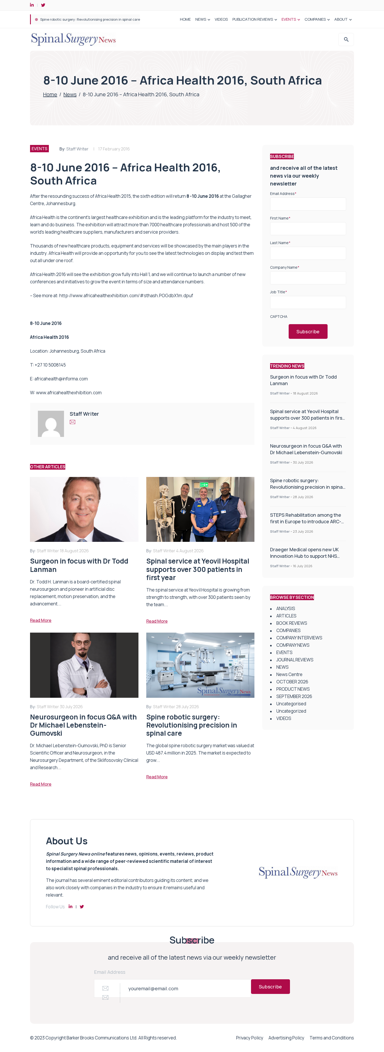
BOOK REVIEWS (291, 623)
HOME (185, 19)
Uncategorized (291, 711)
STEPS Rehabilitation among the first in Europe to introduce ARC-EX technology (305, 521)
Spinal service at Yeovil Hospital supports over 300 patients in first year (307, 417)
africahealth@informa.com (61, 379)
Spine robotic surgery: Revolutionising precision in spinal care (90, 19)
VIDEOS (221, 19)
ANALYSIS (285, 608)
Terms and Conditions (332, 1038)
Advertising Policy (286, 1038)
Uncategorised (291, 704)
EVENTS (289, 19)
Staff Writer (77, 149)
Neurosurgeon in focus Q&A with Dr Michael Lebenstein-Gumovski (306, 449)
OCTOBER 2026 (292, 682)
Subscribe (308, 331)
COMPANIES (315, 19)
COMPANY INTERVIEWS (299, 638)
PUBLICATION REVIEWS (252, 19)
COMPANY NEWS (293, 645)
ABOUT (341, 19)
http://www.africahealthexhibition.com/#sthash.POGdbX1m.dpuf (126, 295)
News (70, 94)
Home (50, 94)
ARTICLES (286, 616)
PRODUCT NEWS (293, 689)
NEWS (200, 19)
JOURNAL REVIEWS (294, 660)
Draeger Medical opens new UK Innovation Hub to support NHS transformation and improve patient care (304, 559)
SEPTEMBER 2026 (294, 696)
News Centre (289, 674)
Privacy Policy (249, 1038)
